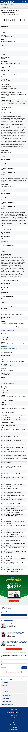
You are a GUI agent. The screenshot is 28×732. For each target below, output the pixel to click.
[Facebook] (11, 712)
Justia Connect (14, 715)
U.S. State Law (6, 698)
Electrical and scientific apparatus (7, 5)
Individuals (5, 685)
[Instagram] (13, 712)
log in (5, 323)
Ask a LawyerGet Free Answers (6, 607)
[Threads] (15, 712)
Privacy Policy (14, 727)
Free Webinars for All (7, 620)
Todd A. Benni (4, 72)
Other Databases (6, 701)
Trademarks (6, 4)
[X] (19, 712)
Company (14, 720)
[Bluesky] (17, 712)
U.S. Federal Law (6, 695)
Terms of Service (14, 724)
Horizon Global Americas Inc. (8, 310)
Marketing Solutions (7, 704)
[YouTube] (9, 712)
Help (14, 722)
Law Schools (5, 692)
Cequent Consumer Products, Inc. (9, 348)
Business (4, 689)
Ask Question (14, 615)
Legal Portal (14, 717)
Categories (12, 4)
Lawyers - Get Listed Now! (14, 672)
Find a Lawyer (5, 662)
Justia (2, 4)
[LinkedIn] (7, 712)
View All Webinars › (14, 649)
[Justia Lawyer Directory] (20, 712)
